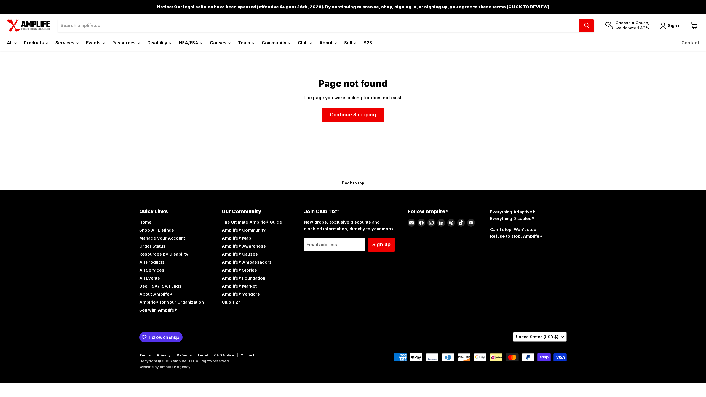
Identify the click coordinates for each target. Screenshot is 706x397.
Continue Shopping (353, 114)
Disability (157, 42)
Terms (145, 355)
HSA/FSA (189, 42)
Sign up (381, 244)
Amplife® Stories (239, 270)
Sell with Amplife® (158, 310)
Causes (219, 42)
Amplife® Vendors (241, 294)
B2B (367, 42)
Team (244, 42)
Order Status (152, 246)
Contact (690, 42)
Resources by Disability (163, 254)
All (10, 42)
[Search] (586, 25)
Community (274, 42)
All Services (151, 270)
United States (537, 336)
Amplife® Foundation (243, 278)
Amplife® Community (244, 230)
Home (145, 222)
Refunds (184, 355)
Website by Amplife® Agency (165, 366)
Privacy (164, 355)
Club (303, 42)
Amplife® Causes (240, 254)
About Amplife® (155, 294)
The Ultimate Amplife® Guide (252, 222)
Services (65, 42)
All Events (149, 278)
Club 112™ (231, 302)
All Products (152, 262)
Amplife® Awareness (244, 246)
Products (34, 42)
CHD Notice (224, 355)
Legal (203, 355)
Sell (348, 42)
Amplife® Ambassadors (247, 262)
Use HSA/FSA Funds (160, 286)
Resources (124, 42)
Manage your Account (162, 238)
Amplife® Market (239, 286)
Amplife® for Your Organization (171, 302)
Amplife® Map (236, 238)
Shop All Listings (156, 230)
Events (94, 42)
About (326, 42)
